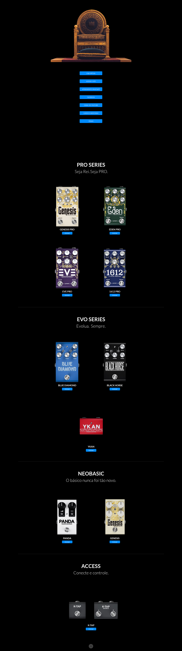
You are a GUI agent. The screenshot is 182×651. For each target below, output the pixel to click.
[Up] (91, 646)
